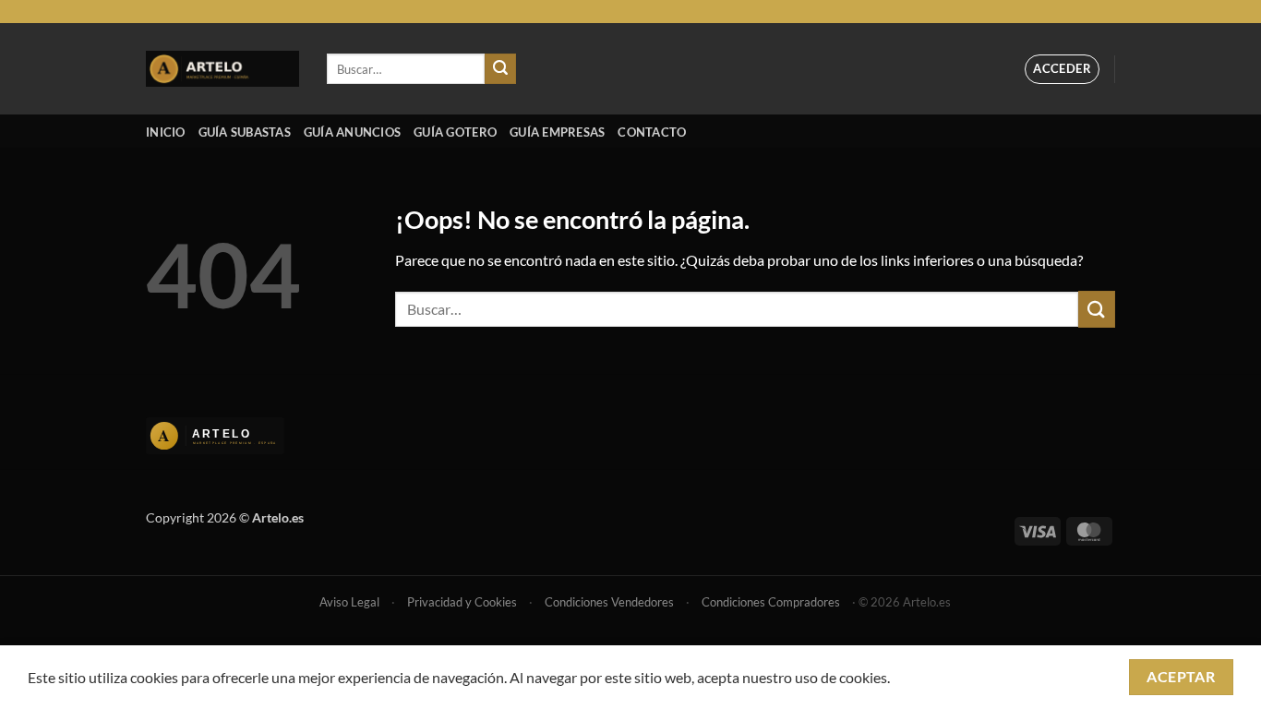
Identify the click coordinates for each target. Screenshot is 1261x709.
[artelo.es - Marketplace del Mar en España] (222, 69)
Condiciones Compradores (771, 602)
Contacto (652, 132)
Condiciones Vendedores (609, 602)
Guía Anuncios (352, 132)
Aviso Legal (349, 602)
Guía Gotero (455, 132)
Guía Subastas (244, 132)
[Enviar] (500, 69)
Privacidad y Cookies (462, 602)
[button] (1062, 69)
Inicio (166, 132)
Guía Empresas (557, 132)
